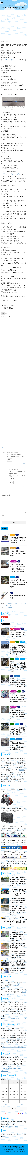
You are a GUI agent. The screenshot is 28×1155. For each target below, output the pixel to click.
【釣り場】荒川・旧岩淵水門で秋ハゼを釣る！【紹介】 (18, 970)
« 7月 (6, 1104)
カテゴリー (7, 305)
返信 (24, 464)
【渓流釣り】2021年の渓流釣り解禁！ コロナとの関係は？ (18, 540)
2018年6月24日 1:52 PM (14, 469)
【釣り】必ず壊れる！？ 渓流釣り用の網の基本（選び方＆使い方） (18, 634)
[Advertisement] (14, 24)
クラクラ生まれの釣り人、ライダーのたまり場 (14, 1149)
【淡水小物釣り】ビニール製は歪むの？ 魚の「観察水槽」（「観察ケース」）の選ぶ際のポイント (18, 714)
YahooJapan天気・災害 (10, 1126)
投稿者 (6, 308)
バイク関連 (5, 987)
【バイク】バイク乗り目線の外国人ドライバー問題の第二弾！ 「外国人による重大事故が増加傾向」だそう (18, 650)
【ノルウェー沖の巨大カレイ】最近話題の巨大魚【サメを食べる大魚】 (18, 901)
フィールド (8, 60)
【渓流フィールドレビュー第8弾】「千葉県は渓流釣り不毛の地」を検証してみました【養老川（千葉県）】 (18, 881)
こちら (17, 985)
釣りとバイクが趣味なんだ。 (14, 8)
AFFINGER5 (18, 1152)
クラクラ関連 (6, 994)
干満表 (4, 1136)
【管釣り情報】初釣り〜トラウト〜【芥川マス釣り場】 (18, 553)
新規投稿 (21, 770)
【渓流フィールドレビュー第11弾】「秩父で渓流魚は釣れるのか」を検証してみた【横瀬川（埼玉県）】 (18, 910)
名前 (3, 515)
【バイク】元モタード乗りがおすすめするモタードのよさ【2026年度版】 (18, 963)
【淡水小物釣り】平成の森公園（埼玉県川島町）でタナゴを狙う (18, 946)
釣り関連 (5, 980)
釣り (3, 447)
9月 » (21, 1104)
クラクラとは (7, 1066)
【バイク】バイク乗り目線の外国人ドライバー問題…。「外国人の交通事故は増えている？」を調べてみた (18, 667)
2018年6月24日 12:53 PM (12, 452)
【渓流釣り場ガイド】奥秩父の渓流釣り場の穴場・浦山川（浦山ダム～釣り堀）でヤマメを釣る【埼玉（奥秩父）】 (18, 936)
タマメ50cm (8, 607)
